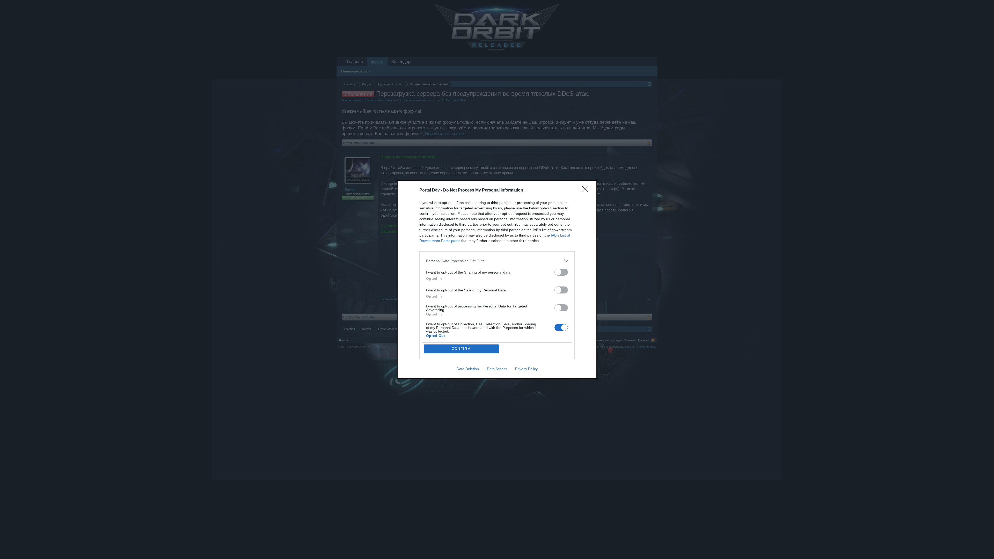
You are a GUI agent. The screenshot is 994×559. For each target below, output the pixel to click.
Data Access (497, 369)
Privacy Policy (526, 369)
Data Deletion (468, 369)
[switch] (561, 272)
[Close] (586, 190)
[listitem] (497, 260)
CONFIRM (461, 349)
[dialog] (497, 279)
